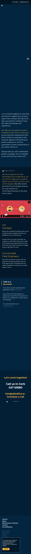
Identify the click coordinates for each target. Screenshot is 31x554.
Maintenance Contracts (10, 523)
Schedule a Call (15, 396)
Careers (4, 519)
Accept (6, 549)
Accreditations (7, 527)
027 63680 (15, 2)
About (4, 521)
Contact (5, 525)
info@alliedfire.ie (24, 2)
